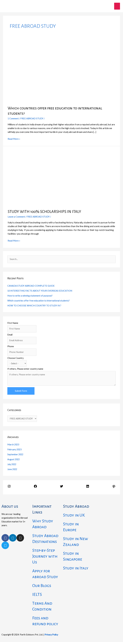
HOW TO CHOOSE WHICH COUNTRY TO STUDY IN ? (34, 305)
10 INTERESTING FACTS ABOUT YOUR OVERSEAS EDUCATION (39, 290)
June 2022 (12, 469)
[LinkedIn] (87, 487)
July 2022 (11, 464)
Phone (10, 346)
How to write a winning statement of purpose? (29, 295)
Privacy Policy (51, 634)
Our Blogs (41, 585)
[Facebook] (35, 487)
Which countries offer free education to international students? (38, 300)
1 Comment (13, 118)
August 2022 (13, 459)
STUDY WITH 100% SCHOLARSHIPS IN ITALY (44, 212)
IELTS (37, 594)
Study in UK (74, 515)
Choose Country (15, 358)
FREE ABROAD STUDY (31, 118)
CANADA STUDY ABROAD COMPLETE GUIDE (31, 286)
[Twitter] (61, 487)
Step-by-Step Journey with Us (44, 556)
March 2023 (13, 444)
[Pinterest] (114, 487)
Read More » (14, 138)
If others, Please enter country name (25, 369)
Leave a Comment (16, 216)
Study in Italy (75, 568)
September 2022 (15, 454)
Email (9, 334)
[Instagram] (9, 487)
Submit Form (21, 391)
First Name (12, 323)
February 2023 (14, 449)
